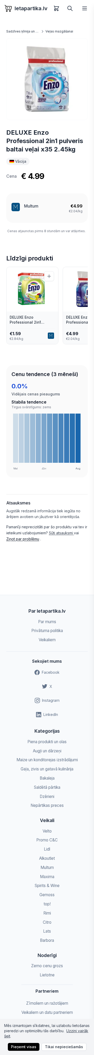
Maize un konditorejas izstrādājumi (47, 759)
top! (47, 903)
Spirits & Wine (47, 885)
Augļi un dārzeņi (47, 750)
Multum (31, 206)
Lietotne (47, 974)
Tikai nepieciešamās (64, 1047)
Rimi (47, 913)
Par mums (47, 621)
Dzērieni (47, 796)
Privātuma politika (47, 630)
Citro (47, 922)
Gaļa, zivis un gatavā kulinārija (47, 768)
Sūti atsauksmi (61, 533)
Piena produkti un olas (47, 741)
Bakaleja (47, 778)
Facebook (51, 672)
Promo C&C (47, 840)
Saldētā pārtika (47, 787)
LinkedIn (50, 714)
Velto (47, 831)
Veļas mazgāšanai (59, 31)
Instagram (51, 700)
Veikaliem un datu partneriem (47, 1012)
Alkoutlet (47, 858)
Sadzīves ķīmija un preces (23, 31)
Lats (47, 931)
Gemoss (47, 894)
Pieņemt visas (23, 1047)
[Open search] (70, 8)
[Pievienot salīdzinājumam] (49, 276)
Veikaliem (47, 639)
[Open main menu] (84, 8)
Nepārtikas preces (47, 805)
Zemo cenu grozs (47, 965)
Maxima (47, 876)
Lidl (47, 849)
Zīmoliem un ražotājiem (47, 1003)
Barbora (47, 940)
